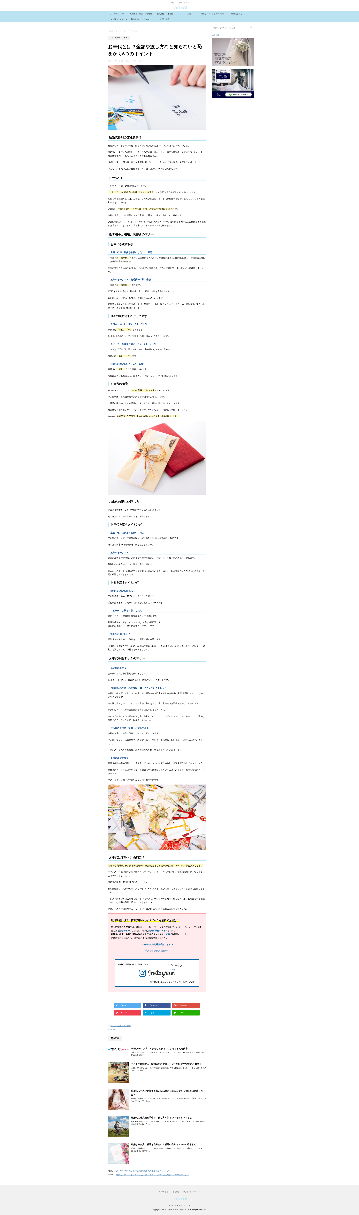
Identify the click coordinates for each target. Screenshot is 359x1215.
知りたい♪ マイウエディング (179, 1205)
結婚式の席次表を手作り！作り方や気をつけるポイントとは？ (162, 1118)
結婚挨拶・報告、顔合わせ (141, 14)
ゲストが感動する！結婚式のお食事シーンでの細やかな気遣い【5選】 (166, 1064)
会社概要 (176, 1192)
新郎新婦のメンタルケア (141, 19)
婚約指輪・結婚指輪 (165, 14)
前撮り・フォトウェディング (213, 14)
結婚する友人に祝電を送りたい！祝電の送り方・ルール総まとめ (163, 1144)
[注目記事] (233, 65)
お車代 (113, 1029)
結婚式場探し (236, 14)
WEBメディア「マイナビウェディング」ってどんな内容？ (160, 1049)
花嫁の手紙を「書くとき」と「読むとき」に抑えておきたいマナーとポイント (152, 1174)
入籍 (189, 14)
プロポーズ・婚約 (117, 14)
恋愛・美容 (164, 19)
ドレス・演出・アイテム (117, 19)
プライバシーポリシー (191, 1192)
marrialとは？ (164, 1192)
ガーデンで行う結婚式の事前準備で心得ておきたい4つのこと (145, 1171)
